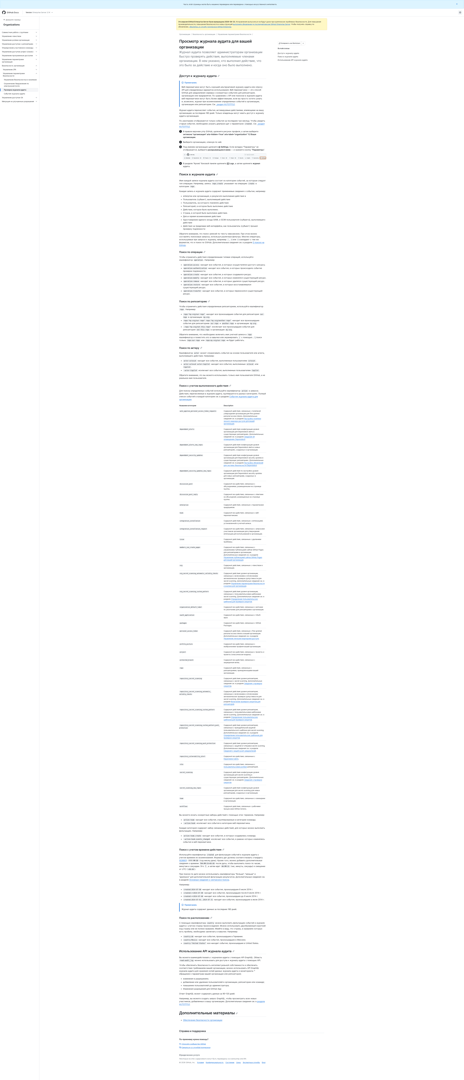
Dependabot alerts (231, 759)
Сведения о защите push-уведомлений (240, 751)
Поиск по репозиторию (193, 301)
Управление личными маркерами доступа (241, 638)
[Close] (457, 4)
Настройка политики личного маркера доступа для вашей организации (242, 421)
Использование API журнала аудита (205, 951)
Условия (200, 1062)
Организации (184, 34)
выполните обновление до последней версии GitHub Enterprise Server (261, 24)
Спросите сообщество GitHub (194, 1044)
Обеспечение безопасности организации (202, 1020)
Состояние (229, 1062)
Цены (238, 1062)
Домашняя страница (13, 20)
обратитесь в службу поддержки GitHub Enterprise (210, 27)
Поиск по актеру (189, 348)
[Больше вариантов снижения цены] (303, 43)
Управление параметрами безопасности (234, 34)
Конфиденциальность (215, 1062)
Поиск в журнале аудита (197, 174)
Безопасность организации (204, 34)
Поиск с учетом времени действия (200, 849)
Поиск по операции (191, 252)
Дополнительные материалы (207, 1013)
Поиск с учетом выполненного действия (203, 385)
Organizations (11, 24)
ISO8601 (183, 860)
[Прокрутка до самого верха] (458, 1074)
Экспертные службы (251, 1062)
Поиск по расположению (194, 917)
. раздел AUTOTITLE (225, 104)
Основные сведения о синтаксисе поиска (209, 880)
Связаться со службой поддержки (196, 1047)
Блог (264, 1062)
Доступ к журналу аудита (198, 76)
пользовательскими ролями (235, 767)
